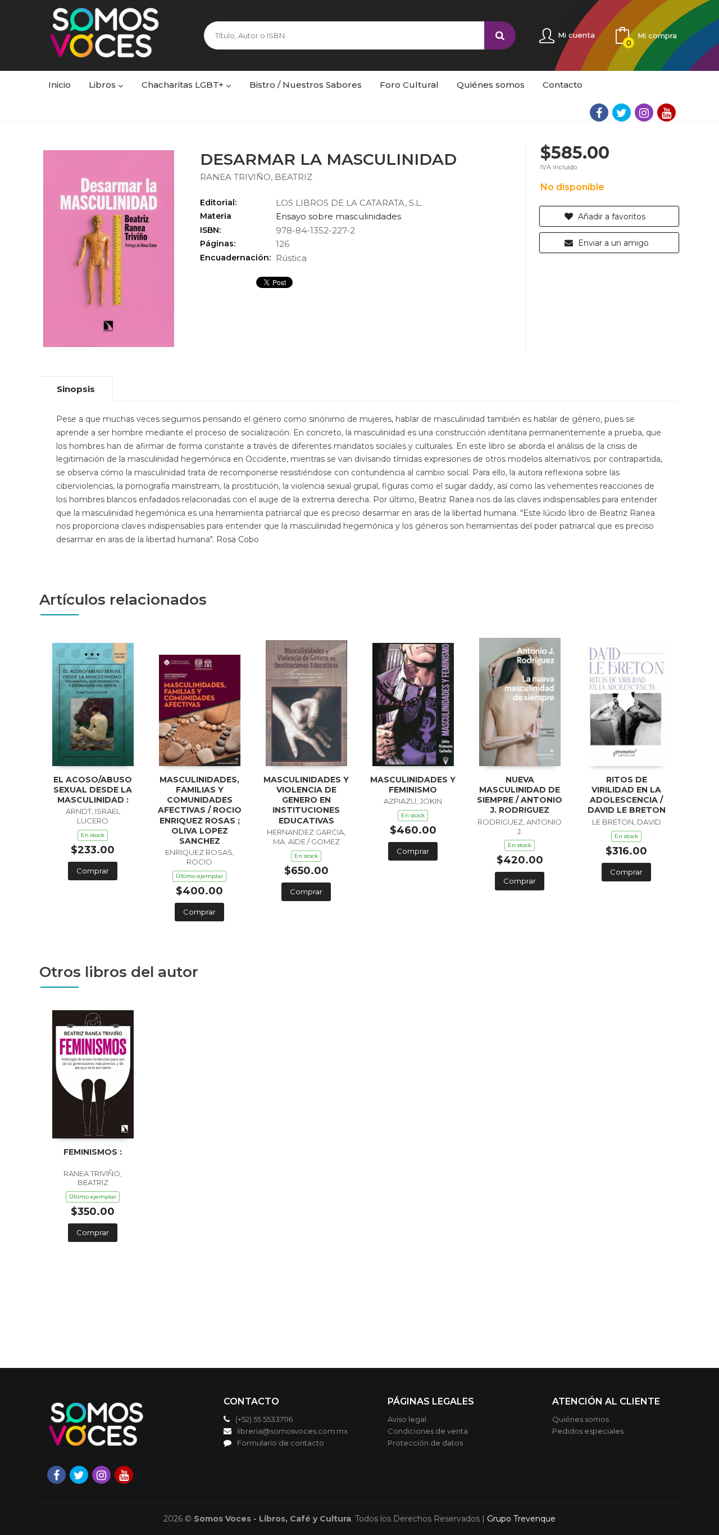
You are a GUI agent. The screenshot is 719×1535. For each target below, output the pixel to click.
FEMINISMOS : (92, 1152)
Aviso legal (407, 1419)
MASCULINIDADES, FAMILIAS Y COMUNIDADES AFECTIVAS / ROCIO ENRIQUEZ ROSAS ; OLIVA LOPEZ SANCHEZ (200, 810)
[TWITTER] (621, 112)
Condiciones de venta (428, 1430)
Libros (103, 84)
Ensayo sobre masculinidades (338, 216)
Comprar (92, 870)
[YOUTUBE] (666, 112)
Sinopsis (76, 389)
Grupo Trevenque (521, 1519)
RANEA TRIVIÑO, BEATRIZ (256, 177)
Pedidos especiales (588, 1430)
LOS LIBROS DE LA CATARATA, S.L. (349, 202)
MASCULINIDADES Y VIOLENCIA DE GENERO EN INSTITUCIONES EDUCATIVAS (306, 800)
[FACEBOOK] (599, 112)
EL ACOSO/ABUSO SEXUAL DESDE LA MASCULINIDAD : (92, 790)
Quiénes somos (580, 1419)
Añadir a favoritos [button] (610, 216)
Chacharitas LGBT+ (184, 84)
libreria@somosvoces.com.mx (292, 1430)
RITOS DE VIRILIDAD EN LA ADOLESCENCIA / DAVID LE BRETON (627, 795)
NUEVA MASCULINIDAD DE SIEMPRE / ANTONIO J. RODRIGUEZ (519, 795)
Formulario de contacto (280, 1442)
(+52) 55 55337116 (264, 1419)
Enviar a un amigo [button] (612, 243)
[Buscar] (500, 35)
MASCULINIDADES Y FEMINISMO (413, 785)
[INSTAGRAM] (644, 112)
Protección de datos (425, 1442)
